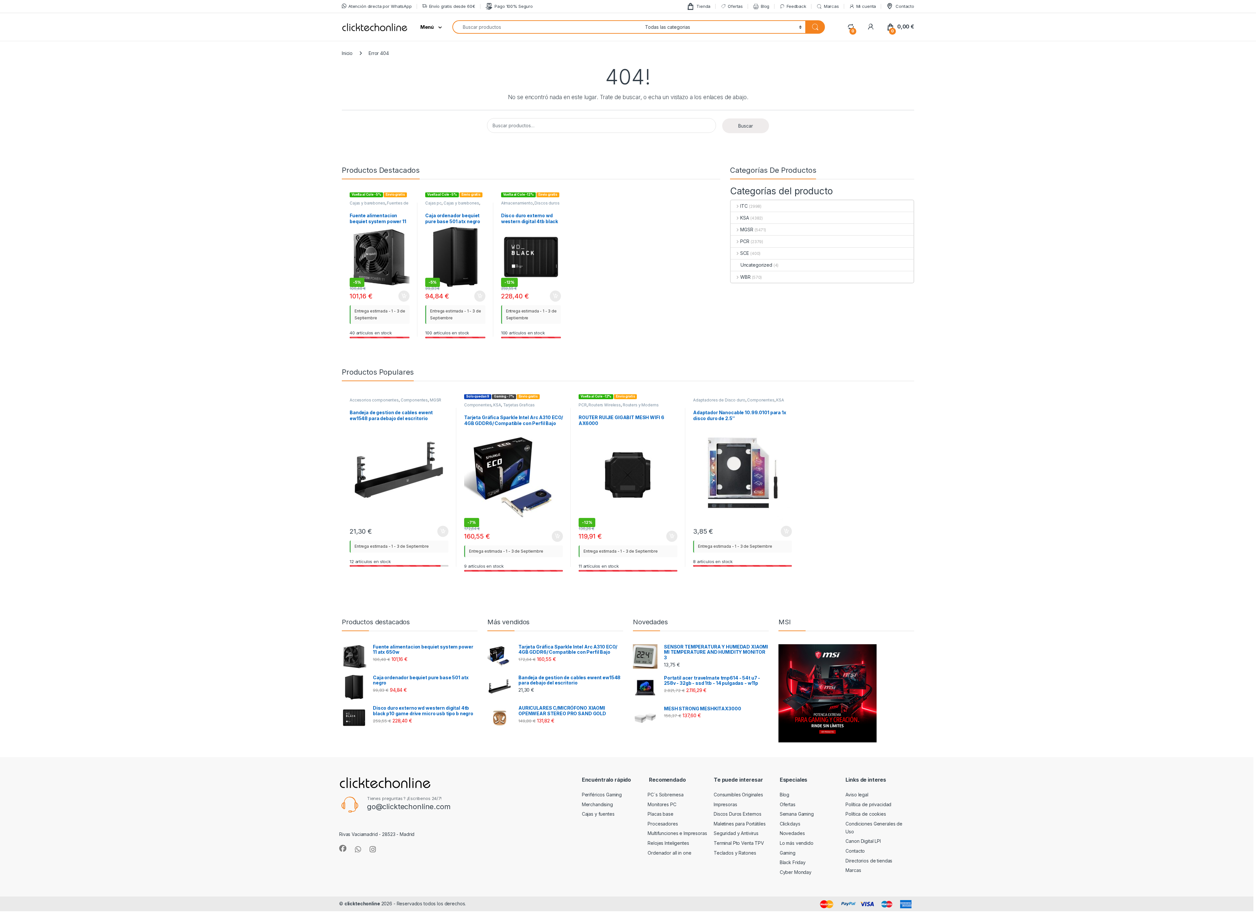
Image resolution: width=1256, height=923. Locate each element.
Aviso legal (857, 794)
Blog (765, 6)
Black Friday (793, 862)
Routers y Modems (641, 404)
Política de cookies (866, 814)
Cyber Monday (795, 872)
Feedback (796, 6)
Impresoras (725, 804)
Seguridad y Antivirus (736, 833)
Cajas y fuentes (598, 814)
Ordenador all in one (669, 853)
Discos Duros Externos (737, 814)
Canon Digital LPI (863, 841)
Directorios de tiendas (869, 860)
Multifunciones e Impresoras (677, 833)
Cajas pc (433, 203)
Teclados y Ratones (735, 853)
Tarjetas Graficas (519, 404)
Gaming (787, 853)
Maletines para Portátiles (740, 823)
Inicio (347, 53)
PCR (744, 241)
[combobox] (546, 27)
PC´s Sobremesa (665, 794)
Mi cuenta (866, 6)
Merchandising (597, 804)
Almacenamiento (517, 203)
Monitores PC (662, 804)
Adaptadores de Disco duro (719, 400)
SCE (744, 253)
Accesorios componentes (374, 400)
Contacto (905, 6)
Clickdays (790, 823)
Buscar (745, 126)
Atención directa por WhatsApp (380, 6)
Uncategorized (756, 265)
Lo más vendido (796, 843)
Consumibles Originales (738, 794)
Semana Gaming (797, 814)
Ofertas (735, 6)
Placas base (660, 814)
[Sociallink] (342, 848)
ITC (744, 206)
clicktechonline (362, 903)
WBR (745, 277)
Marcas (831, 6)
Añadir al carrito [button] (403, 296)
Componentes (414, 400)
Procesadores (663, 823)
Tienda (703, 6)
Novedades (792, 833)
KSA (744, 218)
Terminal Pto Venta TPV (739, 843)
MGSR (746, 229)
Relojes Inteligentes (668, 843)
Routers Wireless (604, 404)
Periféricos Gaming (602, 794)
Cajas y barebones (367, 203)
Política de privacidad (868, 804)
